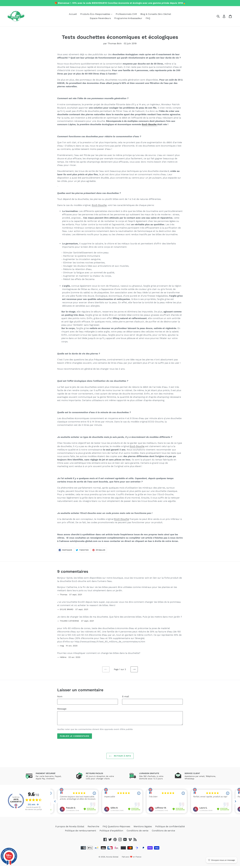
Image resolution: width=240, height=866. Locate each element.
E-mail (125, 696)
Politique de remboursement (80, 830)
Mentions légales (143, 826)
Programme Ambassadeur (128, 18)
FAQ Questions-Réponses (116, 826)
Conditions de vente (137, 830)
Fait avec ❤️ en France (131, 857)
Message (61, 708)
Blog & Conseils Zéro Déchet (155, 14)
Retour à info (122, 756)
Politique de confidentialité (170, 826)
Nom (59, 696)
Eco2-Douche (149, 124)
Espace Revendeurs (100, 18)
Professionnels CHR (126, 14)
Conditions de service (163, 830)
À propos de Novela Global (69, 826)
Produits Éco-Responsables (95, 14)
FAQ (148, 18)
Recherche (93, 826)
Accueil (73, 14)
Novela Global (112, 857)
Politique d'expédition (111, 830)
